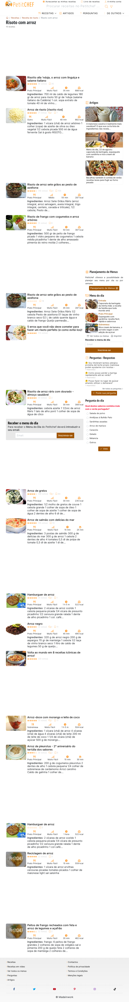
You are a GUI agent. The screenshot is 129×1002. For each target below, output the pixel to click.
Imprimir (117, 336)
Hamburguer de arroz (40, 594)
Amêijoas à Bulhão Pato (101, 417)
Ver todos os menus (99, 336)
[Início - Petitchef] (7, 18)
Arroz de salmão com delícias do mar (50, 519)
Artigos (68, 13)
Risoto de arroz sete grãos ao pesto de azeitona (52, 186)
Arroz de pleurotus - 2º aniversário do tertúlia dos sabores (51, 748)
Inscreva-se (65, 435)
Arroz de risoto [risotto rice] (45, 109)
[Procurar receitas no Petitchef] (106, 6)
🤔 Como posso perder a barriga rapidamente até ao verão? (101, 374)
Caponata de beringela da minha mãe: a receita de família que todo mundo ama (110, 307)
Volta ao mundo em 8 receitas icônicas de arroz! (53, 654)
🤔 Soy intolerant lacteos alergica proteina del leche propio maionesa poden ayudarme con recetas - (102, 365)
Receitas (47, 13)
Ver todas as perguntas (111, 389)
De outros (113, 13)
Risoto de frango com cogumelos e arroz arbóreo (53, 218)
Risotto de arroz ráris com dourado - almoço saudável (50, 393)
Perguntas (90, 13)
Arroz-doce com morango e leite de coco (53, 717)
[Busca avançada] (111, 6)
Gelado (93, 434)
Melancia (94, 438)
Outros (93, 442)
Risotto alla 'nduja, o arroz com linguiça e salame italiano (53, 79)
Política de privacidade (79, 966)
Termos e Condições (78, 971)
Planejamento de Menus (103, 288)
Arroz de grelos (37, 490)
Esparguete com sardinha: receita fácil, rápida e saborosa (109, 319)
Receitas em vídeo (16, 966)
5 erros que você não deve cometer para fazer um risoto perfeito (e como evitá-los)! (54, 328)
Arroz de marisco (98, 425)
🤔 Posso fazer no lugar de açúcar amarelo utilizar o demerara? (101, 382)
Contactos (73, 962)
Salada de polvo (97, 413)
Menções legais (75, 975)
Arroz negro (35, 623)
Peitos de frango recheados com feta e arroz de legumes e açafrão (52, 927)
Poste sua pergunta (105, 393)
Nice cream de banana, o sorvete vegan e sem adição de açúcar (110, 329)
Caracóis (94, 430)
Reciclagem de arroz (40, 853)
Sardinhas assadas (98, 421)
